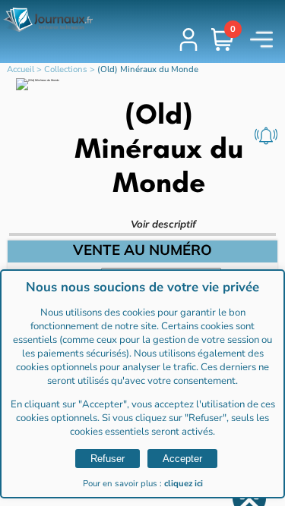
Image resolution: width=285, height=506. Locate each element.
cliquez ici (183, 483)
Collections (65, 69)
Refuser (107, 458)
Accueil (20, 69)
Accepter (182, 458)
